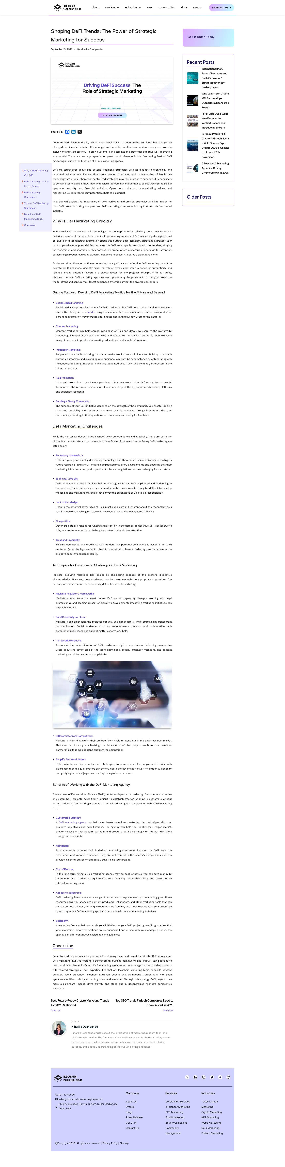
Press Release (134, 1117)
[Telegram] (220, 1077)
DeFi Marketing (210, 1128)
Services (110, 7)
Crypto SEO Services (177, 1101)
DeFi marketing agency (73, 822)
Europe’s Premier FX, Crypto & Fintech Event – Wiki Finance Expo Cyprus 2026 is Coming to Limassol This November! (215, 145)
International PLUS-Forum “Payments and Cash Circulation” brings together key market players (214, 78)
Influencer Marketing (177, 1106)
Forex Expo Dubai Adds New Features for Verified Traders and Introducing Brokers (215, 120)
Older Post (80, 1005)
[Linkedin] (73, 132)
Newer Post (145, 1005)
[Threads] (228, 1077)
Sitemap (124, 1143)
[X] (80, 132)
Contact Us (220, 7)
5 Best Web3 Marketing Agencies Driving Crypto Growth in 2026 (215, 168)
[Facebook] (67, 132)
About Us (131, 1101)
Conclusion (30, 225)
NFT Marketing (210, 1117)
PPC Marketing (174, 1112)
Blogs (184, 7)
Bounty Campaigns (176, 1122)
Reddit (90, 312)
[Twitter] (187, 1077)
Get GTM (131, 1122)
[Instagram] (203, 1077)
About (95, 7)
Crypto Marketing (211, 1112)
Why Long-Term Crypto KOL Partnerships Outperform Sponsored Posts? (215, 100)
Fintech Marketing (212, 1133)
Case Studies (166, 7)
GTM (149, 7)
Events (197, 7)
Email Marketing (174, 1117)
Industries (131, 7)
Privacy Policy (110, 1143)
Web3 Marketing (211, 1122)
